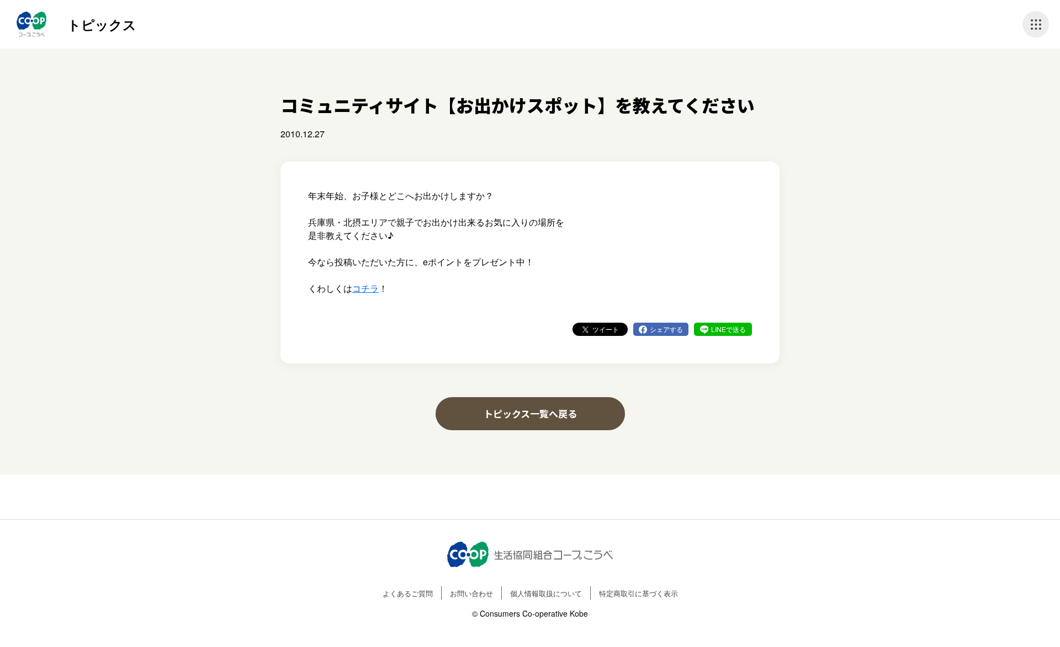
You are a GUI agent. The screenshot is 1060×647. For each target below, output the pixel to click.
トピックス (101, 24)
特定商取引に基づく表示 (638, 593)
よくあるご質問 (408, 593)
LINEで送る (728, 329)
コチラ (365, 288)
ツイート (605, 329)
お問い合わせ (471, 593)
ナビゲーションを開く (1035, 24)
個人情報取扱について (546, 593)
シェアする (666, 329)
